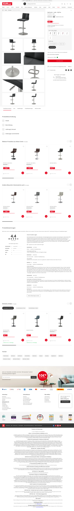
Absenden (34, 377)
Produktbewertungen (29, 108)
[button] (50, 33)
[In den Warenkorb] (22, 173)
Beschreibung (8, 125)
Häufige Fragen (5, 405)
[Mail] (71, 70)
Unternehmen (47, 396)
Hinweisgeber (20, 425)
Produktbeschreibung (7, 108)
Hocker (4, 351)
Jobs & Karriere (47, 397)
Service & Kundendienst (6, 408)
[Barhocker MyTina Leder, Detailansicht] (34, 58)
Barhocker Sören (5, 312)
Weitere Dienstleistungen (27, 403)
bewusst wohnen (48, 401)
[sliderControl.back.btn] (68, 141)
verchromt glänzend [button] (53, 43)
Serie (14, 108)
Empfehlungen (20, 108)
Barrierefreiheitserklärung (29, 425)
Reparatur (4, 403)
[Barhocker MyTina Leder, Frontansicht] (34, 45)
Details (7, 120)
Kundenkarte (47, 400)
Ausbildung (47, 399)
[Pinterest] (68, 70)
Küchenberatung (26, 397)
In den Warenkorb (59, 60)
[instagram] (58, 425)
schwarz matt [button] (61, 43)
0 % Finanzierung (5, 407)
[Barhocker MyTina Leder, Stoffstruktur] (12, 58)
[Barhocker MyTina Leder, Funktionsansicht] (12, 99)
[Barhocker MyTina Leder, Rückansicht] (12, 45)
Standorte (25, 396)
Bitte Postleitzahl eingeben (53, 54)
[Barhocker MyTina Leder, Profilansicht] (34, 85)
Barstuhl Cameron (29, 312)
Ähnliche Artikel (38, 108)
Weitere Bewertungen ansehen (33, 295)
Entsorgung (4, 404)
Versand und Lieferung (6, 397)
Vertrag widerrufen (5, 401)
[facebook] (53, 425)
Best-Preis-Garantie (26, 400)
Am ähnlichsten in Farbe (33, 308)
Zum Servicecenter (65, 401)
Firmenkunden (4, 409)
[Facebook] (66, 70)
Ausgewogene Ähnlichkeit (8, 308)
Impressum (8, 425)
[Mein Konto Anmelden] (64, 4)
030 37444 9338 (58, 76)
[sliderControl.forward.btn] (71, 141)
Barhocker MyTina (52, 145)
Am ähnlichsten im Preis (20, 308)
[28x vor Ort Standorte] (62, 4)
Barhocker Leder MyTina (6, 145)
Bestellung (4, 396)
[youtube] (60, 425)
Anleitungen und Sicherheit (12, 133)
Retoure (3, 400)
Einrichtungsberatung (27, 399)
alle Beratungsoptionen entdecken (59, 80)
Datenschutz (15, 425)
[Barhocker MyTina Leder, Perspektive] (23, 25)
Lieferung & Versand (10, 129)
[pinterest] (56, 425)
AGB (11, 425)
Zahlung (3, 399)
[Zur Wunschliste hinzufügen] (71, 10)
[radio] (13, 246)
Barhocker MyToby (52, 312)
